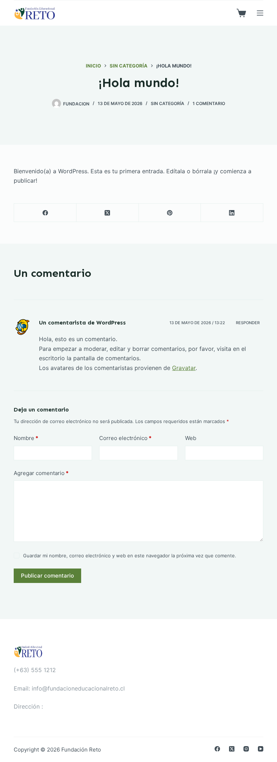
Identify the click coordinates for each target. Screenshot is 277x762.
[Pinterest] (170, 213)
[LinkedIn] (232, 213)
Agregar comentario (41, 473)
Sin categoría (167, 103)
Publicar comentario (47, 575)
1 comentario (209, 103)
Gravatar (183, 367)
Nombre (26, 438)
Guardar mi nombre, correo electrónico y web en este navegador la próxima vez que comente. (129, 555)
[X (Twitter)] (107, 213)
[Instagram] (246, 749)
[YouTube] (260, 749)
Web (190, 438)
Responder (248, 322)
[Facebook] (45, 213)
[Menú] (260, 13)
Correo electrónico (125, 438)
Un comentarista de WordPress (82, 322)
